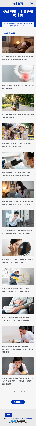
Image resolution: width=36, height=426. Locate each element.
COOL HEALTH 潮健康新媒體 (24, 418)
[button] (18, 402)
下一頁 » (23, 392)
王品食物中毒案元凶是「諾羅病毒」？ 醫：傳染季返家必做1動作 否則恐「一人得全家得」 (18, 349)
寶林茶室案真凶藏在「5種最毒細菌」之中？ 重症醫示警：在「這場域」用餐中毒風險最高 (17, 381)
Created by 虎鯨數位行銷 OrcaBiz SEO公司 (18, 422)
